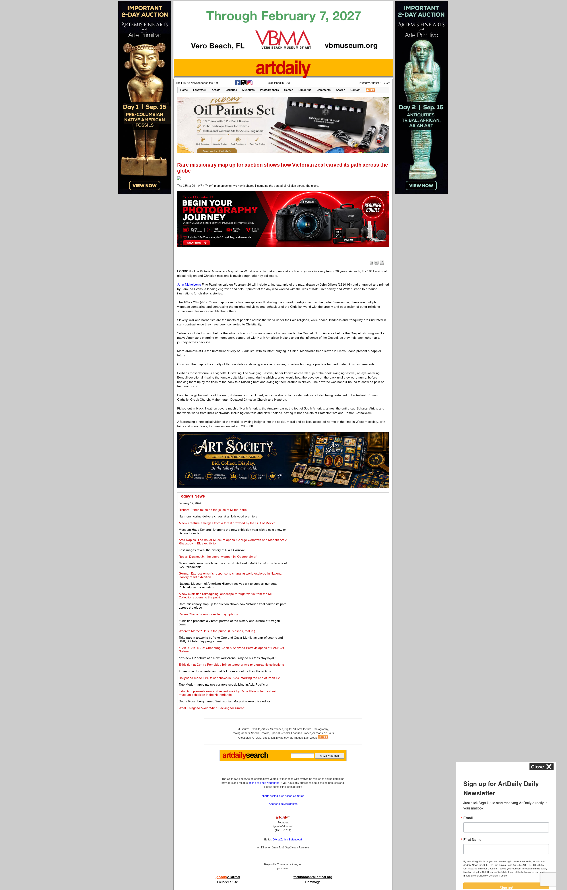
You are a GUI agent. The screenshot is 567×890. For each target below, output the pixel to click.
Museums (248, 90)
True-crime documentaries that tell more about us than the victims (225, 671)
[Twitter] (244, 84)
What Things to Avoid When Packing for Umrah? (212, 708)
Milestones (276, 729)
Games (288, 90)
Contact (355, 90)
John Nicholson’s (189, 284)
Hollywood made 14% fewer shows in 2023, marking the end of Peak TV (229, 678)
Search (340, 90)
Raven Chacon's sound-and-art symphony (208, 614)
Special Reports (280, 733)
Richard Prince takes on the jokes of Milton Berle (213, 509)
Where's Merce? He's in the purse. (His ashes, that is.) (217, 631)
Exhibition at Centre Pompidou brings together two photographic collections (231, 664)
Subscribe (305, 90)
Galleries (231, 90)
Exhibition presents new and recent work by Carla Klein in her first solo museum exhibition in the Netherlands (228, 692)
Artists (216, 90)
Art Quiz (256, 737)
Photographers (269, 90)
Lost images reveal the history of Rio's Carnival (212, 550)
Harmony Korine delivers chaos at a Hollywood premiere (218, 516)
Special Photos (260, 733)
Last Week (199, 90)
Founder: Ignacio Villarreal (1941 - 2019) (283, 826)
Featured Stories (301, 733)
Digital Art (290, 729)
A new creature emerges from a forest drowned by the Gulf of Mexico (227, 523)
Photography (320, 729)
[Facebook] (238, 84)
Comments (324, 90)
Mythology (282, 737)
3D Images (296, 737)
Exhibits (255, 729)
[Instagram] (249, 84)
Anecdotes (244, 737)
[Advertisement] (338, 525)
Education (269, 737)
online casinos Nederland (264, 782)
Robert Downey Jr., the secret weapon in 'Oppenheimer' (218, 556)
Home (184, 90)
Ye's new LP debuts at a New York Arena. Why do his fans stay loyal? (227, 658)
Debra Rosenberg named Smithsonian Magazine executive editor (224, 701)
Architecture (304, 729)
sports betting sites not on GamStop (283, 796)
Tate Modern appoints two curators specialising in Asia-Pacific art (224, 684)
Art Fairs (329, 733)
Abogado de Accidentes (283, 803)
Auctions (317, 733)
